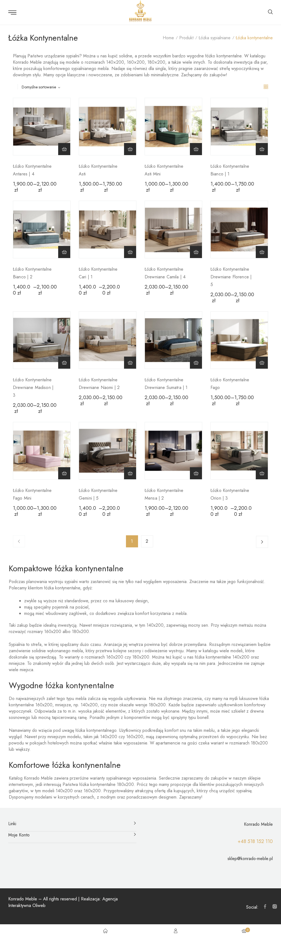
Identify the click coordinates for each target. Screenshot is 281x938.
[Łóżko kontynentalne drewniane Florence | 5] (239, 229)
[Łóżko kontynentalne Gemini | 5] (107, 450)
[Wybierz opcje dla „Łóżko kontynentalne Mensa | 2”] (196, 473)
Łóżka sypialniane (215, 38)
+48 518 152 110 (255, 841)
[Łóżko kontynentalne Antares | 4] (41, 126)
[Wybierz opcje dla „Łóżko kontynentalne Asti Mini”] (196, 149)
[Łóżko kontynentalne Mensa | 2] (173, 450)
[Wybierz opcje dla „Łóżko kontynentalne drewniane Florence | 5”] (262, 252)
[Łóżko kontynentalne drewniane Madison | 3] (41, 340)
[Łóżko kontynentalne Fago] (239, 340)
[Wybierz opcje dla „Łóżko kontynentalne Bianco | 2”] (64, 252)
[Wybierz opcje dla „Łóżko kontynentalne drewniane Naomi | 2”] (130, 363)
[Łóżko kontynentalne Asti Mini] (173, 126)
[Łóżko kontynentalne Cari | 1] (107, 229)
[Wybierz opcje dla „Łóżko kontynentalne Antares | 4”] (64, 149)
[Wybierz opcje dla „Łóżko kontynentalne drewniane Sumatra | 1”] (196, 363)
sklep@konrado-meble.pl (250, 858)
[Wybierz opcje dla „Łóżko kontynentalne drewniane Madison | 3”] (64, 363)
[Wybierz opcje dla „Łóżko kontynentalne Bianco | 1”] (262, 149)
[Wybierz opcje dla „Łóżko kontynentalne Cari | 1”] (130, 252)
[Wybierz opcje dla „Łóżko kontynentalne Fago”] (262, 363)
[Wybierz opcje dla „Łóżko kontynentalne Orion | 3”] (262, 473)
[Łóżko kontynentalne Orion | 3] (239, 450)
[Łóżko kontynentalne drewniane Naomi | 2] (107, 340)
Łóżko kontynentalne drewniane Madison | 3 (33, 387)
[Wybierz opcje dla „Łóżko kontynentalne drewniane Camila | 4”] (196, 252)
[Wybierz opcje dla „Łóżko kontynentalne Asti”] (130, 149)
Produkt (186, 38)
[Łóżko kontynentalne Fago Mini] (41, 450)
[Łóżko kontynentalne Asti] (107, 126)
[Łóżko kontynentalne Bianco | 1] (239, 126)
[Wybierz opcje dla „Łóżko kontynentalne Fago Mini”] (64, 473)
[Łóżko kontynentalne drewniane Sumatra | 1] (173, 340)
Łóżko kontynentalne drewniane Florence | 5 (231, 277)
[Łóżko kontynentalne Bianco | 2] (41, 229)
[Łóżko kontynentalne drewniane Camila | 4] (173, 229)
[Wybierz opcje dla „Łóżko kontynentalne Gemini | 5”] (130, 473)
